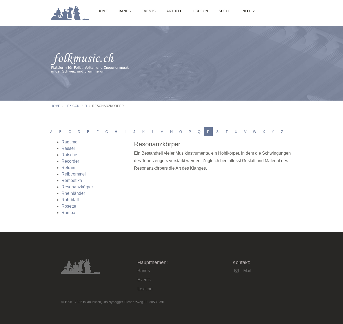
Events (148, 11)
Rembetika (71, 180)
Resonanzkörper (77, 187)
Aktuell (174, 11)
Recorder (70, 161)
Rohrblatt (70, 199)
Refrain (68, 167)
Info (245, 11)
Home (103, 11)
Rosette (68, 206)
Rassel (68, 148)
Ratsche (69, 155)
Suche (225, 11)
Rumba (68, 212)
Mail (247, 270)
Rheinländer (73, 193)
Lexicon (200, 11)
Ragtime (69, 142)
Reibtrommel (73, 174)
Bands (125, 11)
